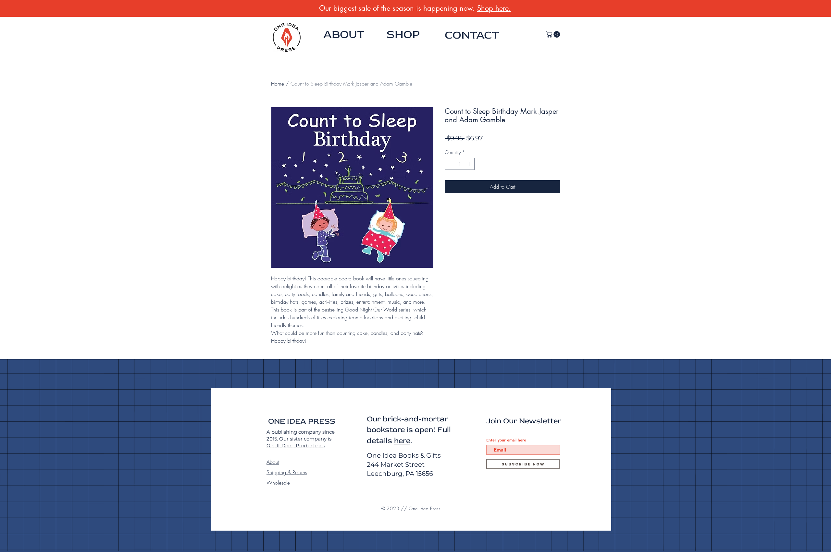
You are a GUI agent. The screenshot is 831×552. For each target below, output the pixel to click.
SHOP (403, 34)
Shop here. (494, 8)
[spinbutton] (459, 164)
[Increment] (469, 164)
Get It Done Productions (296, 445)
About (273, 461)
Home (277, 83)
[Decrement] (450, 164)
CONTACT (472, 35)
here (402, 440)
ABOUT (343, 34)
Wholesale (278, 482)
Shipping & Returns (287, 472)
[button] (554, 34)
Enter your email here (506, 440)
